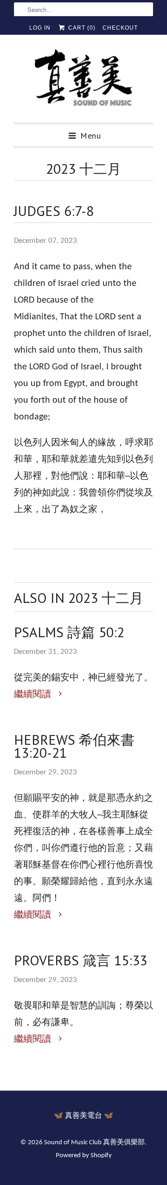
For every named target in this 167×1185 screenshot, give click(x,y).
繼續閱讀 (33, 694)
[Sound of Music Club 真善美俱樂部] (83, 82)
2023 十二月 (83, 168)
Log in (40, 28)
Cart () (80, 28)
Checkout (120, 28)
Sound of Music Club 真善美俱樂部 (94, 1142)
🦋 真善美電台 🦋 (83, 1116)
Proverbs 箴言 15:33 (80, 960)
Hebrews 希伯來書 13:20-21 (74, 746)
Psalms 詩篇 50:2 (69, 632)
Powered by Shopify (84, 1155)
